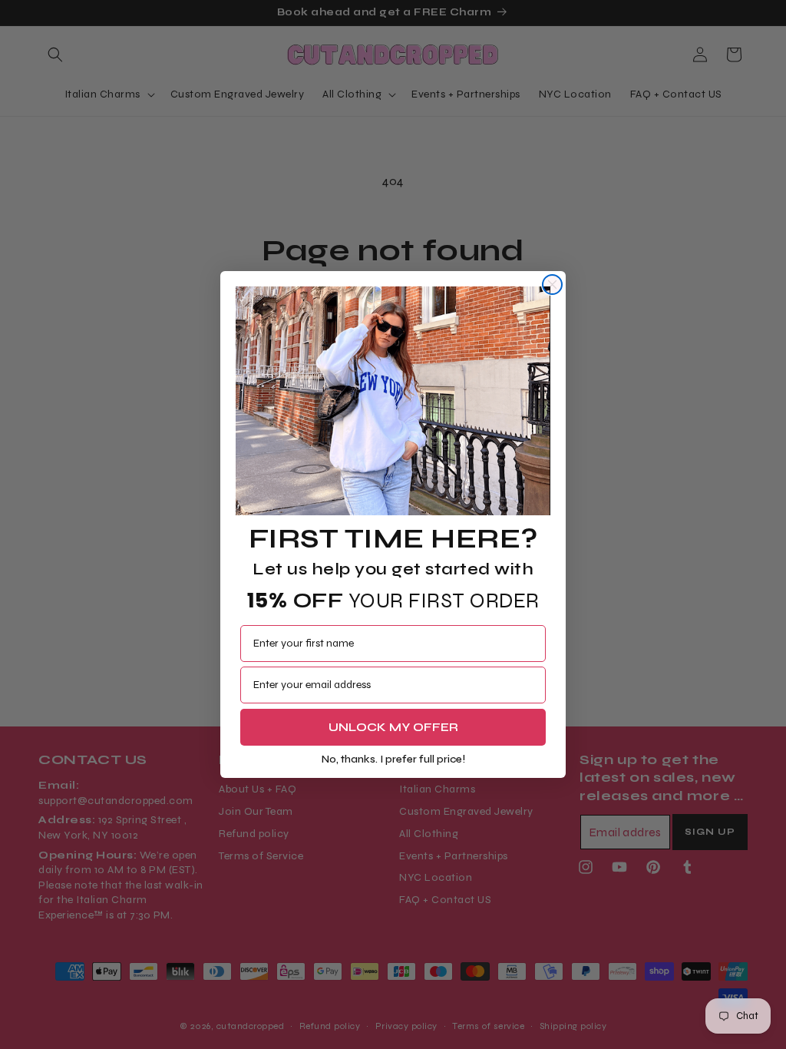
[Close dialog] (552, 284)
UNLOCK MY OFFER (393, 727)
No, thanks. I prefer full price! (393, 759)
